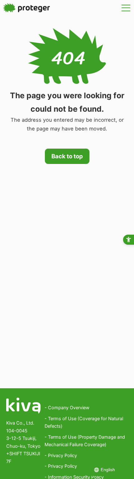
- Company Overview (67, 407)
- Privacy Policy (61, 455)
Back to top (67, 156)
